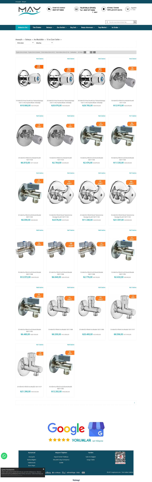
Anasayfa (18, 2)
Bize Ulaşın (31, 465)
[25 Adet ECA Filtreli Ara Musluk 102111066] (91, 307)
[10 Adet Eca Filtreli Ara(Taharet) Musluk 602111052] (122, 250)
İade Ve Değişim (91, 457)
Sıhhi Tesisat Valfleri (25, 33)
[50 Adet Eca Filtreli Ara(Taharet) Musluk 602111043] (122, 135)
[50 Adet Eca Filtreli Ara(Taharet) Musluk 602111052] (60, 364)
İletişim (24, 2)
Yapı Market (102, 27)
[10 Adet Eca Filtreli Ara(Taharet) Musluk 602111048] (91, 250)
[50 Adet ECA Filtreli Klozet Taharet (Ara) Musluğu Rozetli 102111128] (122, 192)
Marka (38, 43)
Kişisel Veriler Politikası (61, 457)
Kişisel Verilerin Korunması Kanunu (12, 475)
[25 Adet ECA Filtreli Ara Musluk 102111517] (29, 364)
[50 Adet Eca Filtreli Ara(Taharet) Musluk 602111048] (29, 250)
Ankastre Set (23, 27)
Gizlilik (61, 463)
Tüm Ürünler (37, 27)
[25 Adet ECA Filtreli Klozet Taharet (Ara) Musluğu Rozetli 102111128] (91, 192)
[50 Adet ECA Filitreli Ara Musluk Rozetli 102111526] (122, 78)
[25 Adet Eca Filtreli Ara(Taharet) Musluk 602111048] (60, 250)
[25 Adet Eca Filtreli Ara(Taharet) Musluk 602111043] (29, 192)
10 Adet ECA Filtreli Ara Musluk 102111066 (60, 329)
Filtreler (20, 43)
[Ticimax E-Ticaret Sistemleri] (76, 480)
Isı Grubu (115, 27)
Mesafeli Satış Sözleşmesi (61, 460)
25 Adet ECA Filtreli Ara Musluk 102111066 (91, 329)
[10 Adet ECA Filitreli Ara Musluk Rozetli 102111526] (60, 135)
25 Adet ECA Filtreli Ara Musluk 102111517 (29, 387)
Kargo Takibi (91, 460)
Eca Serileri (61, 27)
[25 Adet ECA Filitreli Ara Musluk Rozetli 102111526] (29, 135)
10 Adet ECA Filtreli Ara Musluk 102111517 (122, 329)
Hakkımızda (31, 463)
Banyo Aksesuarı (87, 27)
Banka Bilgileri (31, 460)
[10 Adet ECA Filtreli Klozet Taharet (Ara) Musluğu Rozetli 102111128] (60, 192)
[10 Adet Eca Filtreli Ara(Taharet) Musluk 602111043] (91, 135)
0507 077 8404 (58, 10)
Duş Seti (73, 27)
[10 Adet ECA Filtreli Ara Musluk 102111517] (122, 307)
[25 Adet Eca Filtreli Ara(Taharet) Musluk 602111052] (29, 307)
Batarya (49, 27)
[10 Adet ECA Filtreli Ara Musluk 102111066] (60, 307)
